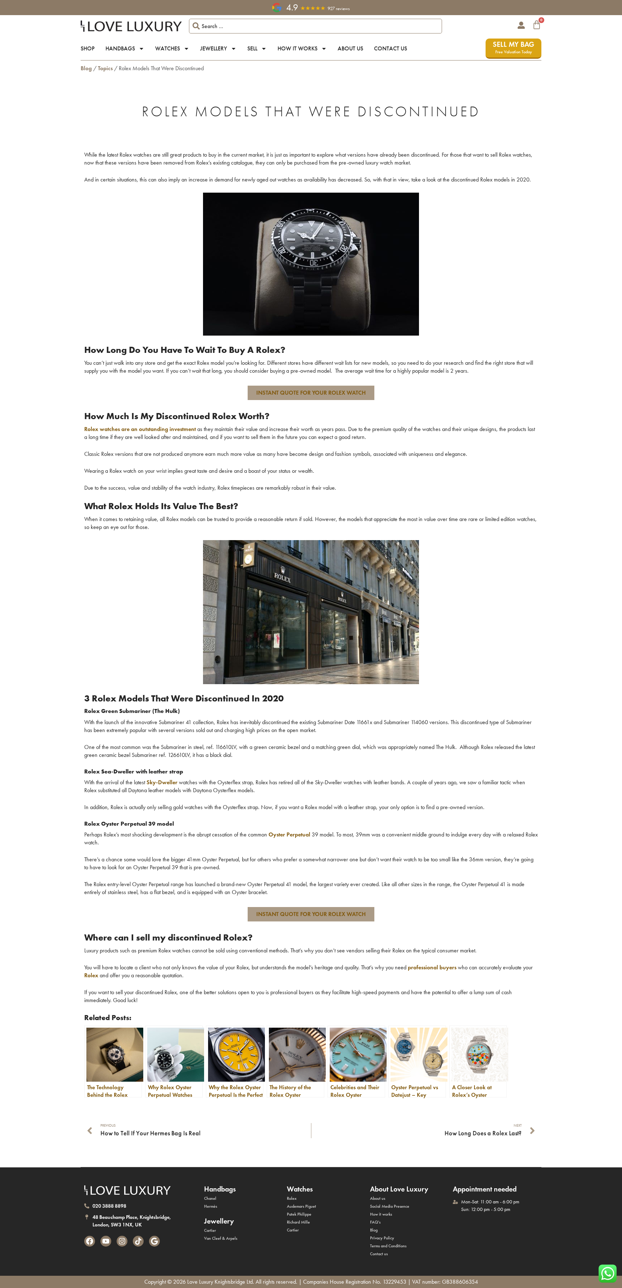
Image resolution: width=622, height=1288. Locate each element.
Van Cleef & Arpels (220, 1238)
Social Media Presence (389, 1206)
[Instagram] (122, 1241)
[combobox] (315, 26)
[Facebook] (89, 1241)
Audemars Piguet (301, 1206)
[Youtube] (105, 1241)
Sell (252, 48)
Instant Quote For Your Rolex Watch (311, 392)
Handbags (120, 48)
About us (350, 48)
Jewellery (213, 48)
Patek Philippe (299, 1214)
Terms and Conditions (388, 1245)
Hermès (210, 1206)
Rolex (292, 1198)
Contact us (390, 48)
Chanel (210, 1198)
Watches (167, 48)
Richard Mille (298, 1222)
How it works (297, 48)
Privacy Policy (382, 1237)
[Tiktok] (138, 1241)
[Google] (154, 1241)
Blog (86, 68)
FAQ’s (375, 1222)
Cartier (210, 1230)
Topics (105, 68)
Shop (88, 48)
